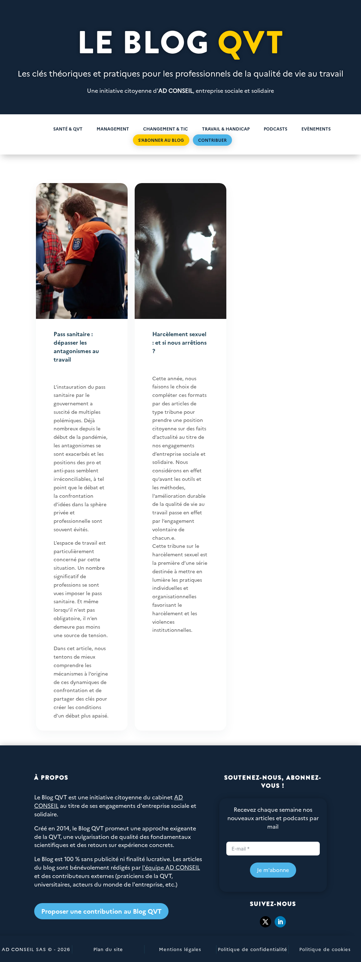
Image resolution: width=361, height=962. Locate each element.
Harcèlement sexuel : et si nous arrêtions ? (179, 342)
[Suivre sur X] (265, 921)
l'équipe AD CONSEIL (171, 867)
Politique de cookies (325, 949)
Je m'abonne (273, 869)
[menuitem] (34, 129)
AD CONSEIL (175, 90)
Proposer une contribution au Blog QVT (101, 911)
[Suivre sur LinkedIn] (280, 921)
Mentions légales (180, 949)
